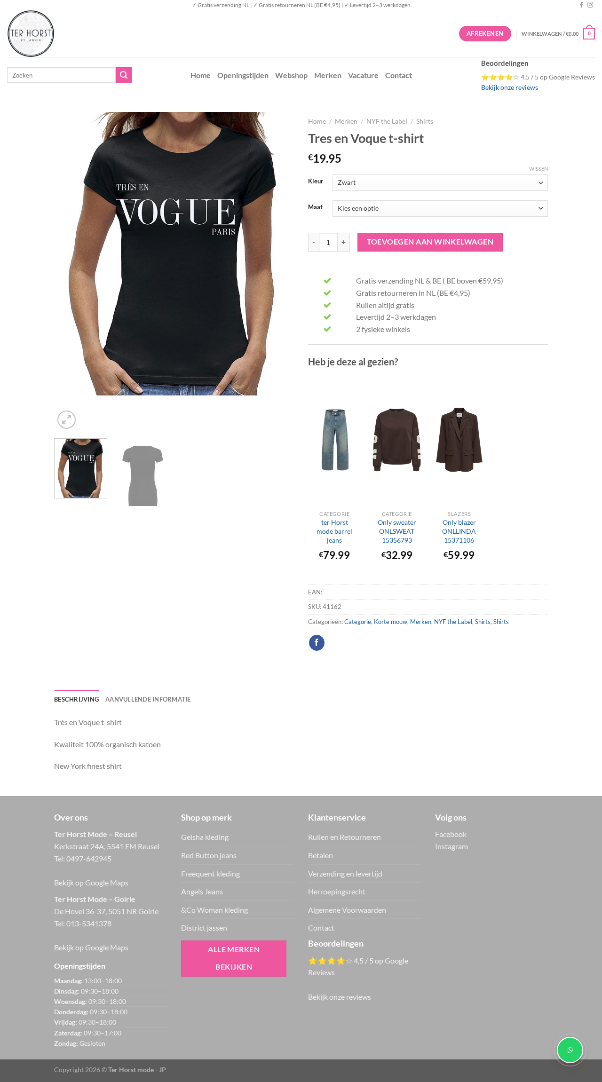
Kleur (315, 181)
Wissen (538, 169)
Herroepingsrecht (336, 891)
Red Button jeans (209, 855)
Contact (398, 75)
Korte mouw (390, 621)
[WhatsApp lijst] (570, 1050)
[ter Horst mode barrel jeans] (334, 439)
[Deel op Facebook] (317, 643)
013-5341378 (88, 923)
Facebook (451, 833)
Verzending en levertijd (345, 873)
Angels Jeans (202, 891)
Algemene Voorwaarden (347, 909)
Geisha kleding (205, 836)
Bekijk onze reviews (509, 87)
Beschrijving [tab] (76, 699)
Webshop (291, 75)
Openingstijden (243, 75)
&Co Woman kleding (214, 909)
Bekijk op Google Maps (91, 882)
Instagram (451, 846)
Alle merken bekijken (234, 958)
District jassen (204, 927)
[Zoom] (66, 420)
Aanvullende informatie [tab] (148, 699)
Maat (315, 207)
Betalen (320, 855)
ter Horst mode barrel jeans (334, 531)
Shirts (424, 121)
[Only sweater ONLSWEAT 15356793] (396, 439)
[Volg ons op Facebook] (581, 5)
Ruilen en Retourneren (344, 836)
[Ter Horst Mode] (148, 33)
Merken (327, 75)
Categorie (357, 621)
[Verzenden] (124, 75)
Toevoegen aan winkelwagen (430, 241)
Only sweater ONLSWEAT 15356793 (397, 531)
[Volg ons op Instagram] (590, 5)
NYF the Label (386, 121)
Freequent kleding (210, 873)
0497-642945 (88, 858)
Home (200, 75)
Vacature (363, 75)
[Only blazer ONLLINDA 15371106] (459, 439)
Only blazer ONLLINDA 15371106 (459, 531)
